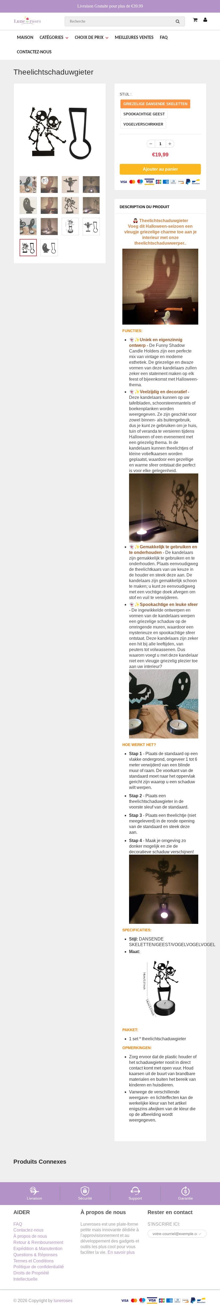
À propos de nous (30, 1236)
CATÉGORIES (51, 37)
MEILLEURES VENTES (134, 37)
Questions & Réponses (35, 1254)
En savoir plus (121, 1252)
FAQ (164, 37)
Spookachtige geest (144, 114)
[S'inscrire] (200, 1234)
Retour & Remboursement (38, 1242)
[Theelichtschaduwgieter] (60, 131)
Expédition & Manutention (38, 1248)
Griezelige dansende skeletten (155, 104)
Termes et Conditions (33, 1261)
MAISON (25, 37)
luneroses (63, 1300)
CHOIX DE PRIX (89, 37)
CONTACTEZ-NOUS (34, 52)
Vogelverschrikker (143, 124)
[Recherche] (177, 21)
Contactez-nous (28, 1230)
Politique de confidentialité (38, 1267)
